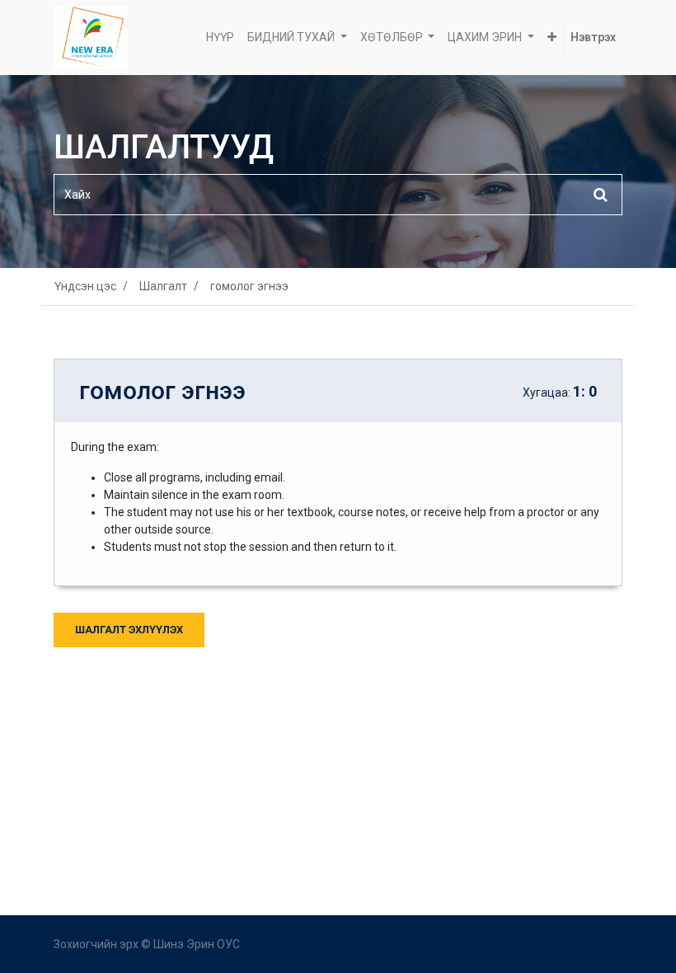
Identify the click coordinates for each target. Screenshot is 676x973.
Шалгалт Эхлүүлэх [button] (129, 629)
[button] (552, 37)
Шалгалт (163, 286)
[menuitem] (220, 37)
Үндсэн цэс (85, 286)
